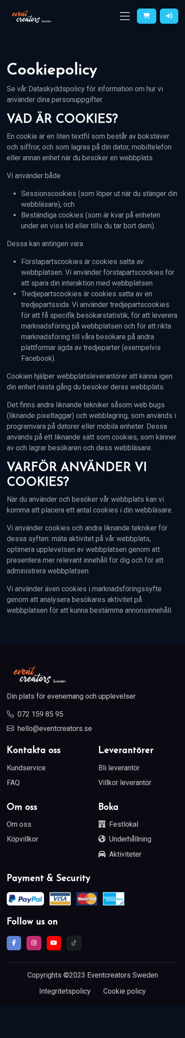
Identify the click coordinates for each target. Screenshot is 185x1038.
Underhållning (130, 839)
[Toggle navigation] (125, 16)
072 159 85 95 (40, 714)
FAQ (13, 782)
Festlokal (123, 824)
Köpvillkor (22, 839)
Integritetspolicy (65, 991)
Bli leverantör (119, 768)
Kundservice (26, 768)
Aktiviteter (125, 854)
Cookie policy (124, 991)
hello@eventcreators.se (55, 728)
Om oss (19, 824)
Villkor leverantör (124, 782)
